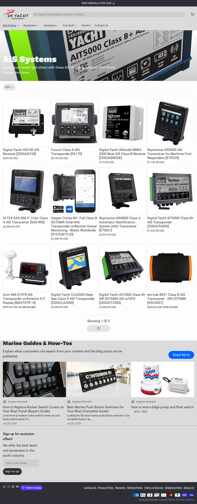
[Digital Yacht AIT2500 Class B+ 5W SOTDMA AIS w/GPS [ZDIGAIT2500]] (122, 267)
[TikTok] (4, 487)
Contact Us (101, 25)
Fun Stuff (68, 25)
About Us (189, 487)
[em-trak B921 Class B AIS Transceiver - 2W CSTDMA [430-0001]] (170, 267)
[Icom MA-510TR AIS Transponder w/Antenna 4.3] (26, 267)
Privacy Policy (106, 487)
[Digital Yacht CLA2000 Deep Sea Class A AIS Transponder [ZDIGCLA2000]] (74, 267)
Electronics (9, 25)
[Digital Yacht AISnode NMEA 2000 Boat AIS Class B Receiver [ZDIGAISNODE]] (122, 122)
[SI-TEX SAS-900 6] (26, 191)
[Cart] (191, 14)
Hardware (50, 25)
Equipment (30, 25)
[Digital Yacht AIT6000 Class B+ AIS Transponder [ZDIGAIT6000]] (170, 191)
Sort (7, 87)
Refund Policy (135, 487)
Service (85, 25)
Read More (181, 355)
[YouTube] (17, 487)
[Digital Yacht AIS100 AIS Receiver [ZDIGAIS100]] (26, 122)
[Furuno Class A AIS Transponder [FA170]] (74, 122)
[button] (26, 141)
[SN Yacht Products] (15, 14)
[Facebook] (13, 487)
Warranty (120, 487)
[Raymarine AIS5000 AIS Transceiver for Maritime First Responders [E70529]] (170, 122)
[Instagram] (8, 487)
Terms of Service (153, 487)
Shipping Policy (173, 487)
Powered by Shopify (148, 499)
